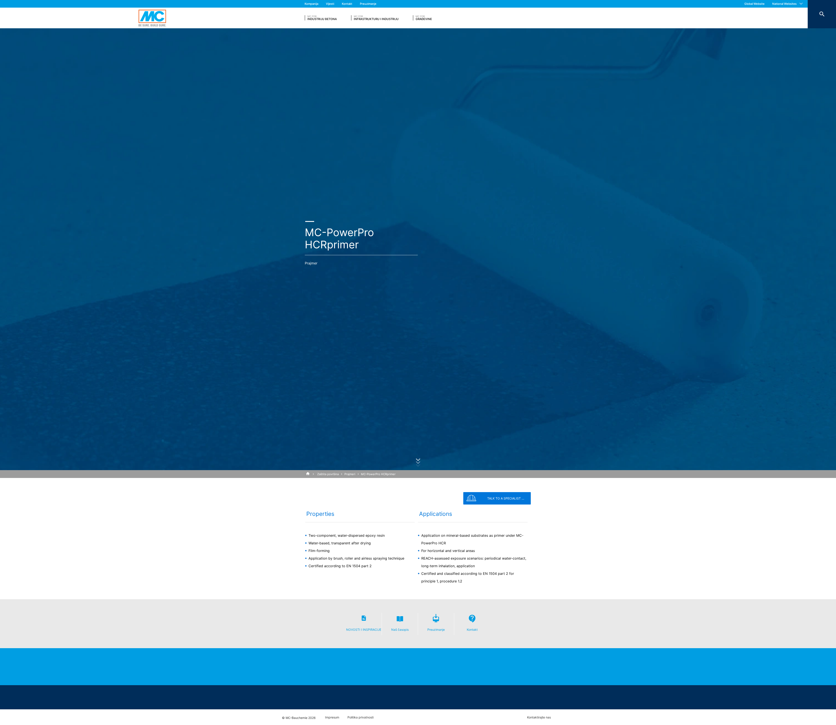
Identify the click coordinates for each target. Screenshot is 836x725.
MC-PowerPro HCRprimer (378, 474)
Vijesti (330, 3)
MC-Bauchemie (152, 18)
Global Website (754, 3)
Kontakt (347, 3)
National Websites (784, 3)
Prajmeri (349, 474)
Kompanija (311, 3)
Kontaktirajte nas (539, 717)
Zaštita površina (328, 474)
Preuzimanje (368, 3)
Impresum (332, 717)
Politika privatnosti (360, 717)
